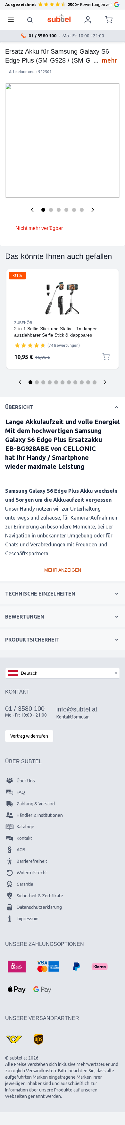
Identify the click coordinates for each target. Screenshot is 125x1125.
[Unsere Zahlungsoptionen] (16, 967)
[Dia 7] (69, 382)
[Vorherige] (32, 210)
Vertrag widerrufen (29, 736)
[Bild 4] (66, 210)
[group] (30, 345)
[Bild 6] (82, 210)
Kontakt (24, 838)
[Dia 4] (49, 382)
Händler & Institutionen (40, 815)
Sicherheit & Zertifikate (40, 895)
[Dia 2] (37, 382)
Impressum (27, 918)
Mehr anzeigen (62, 570)
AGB (21, 849)
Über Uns (26, 780)
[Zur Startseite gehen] (59, 18)
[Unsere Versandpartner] (14, 1039)
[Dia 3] (43, 382)
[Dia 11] (94, 382)
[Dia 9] (82, 382)
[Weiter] (93, 210)
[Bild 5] (74, 210)
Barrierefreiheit (32, 861)
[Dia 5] (56, 382)
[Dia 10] (88, 382)
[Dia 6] (62, 382)
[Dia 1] (30, 382)
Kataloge (25, 826)
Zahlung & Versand (36, 803)
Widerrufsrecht (32, 872)
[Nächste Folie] (105, 382)
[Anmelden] (88, 20)
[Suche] (30, 20)
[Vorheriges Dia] (20, 382)
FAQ (21, 792)
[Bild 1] (43, 210)
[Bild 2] (51, 210)
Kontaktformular (72, 716)
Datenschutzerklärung (39, 907)
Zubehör (23, 323)
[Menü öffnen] (13, 19)
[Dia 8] (75, 382)
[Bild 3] (59, 210)
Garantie (25, 884)
